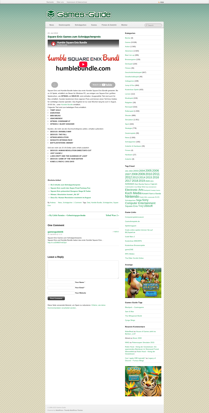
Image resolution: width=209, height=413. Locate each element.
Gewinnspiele (64, 25)
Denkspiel (129, 64)
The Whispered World (133, 316)
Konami (145, 193)
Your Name (79, 282)
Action (127, 46)
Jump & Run (129, 85)
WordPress (59, 410)
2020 (147, 181)
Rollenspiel (129, 111)
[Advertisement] (68, 171)
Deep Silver (142, 187)
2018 (135, 180)
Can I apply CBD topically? (135, 358)
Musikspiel (129, 98)
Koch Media (133, 193)
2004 (142, 170)
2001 (126, 171)
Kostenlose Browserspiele (135, 245)
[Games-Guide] (78, 18)
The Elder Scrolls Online (134, 258)
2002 (131, 171)
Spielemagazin (130, 226)
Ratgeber (128, 102)
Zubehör (128, 159)
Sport (127, 124)
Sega (139, 200)
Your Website (80, 293)
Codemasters (129, 187)
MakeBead (129, 331)
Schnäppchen (80, 25)
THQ (140, 206)
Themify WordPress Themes (73, 410)
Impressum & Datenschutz (77, 2)
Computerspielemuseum (134, 217)
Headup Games (155, 190)
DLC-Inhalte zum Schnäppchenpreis (65, 185)
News (51, 25)
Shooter (128, 115)
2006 (155, 170)
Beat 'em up (129, 55)
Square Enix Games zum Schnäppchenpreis (74, 36)
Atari (136, 184)
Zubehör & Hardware (133, 146)
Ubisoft (148, 205)
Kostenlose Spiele (132, 90)
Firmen (128, 150)
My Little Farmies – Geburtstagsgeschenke (67, 215)
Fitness (128, 68)
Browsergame (130, 59)
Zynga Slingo (130, 320)
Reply (116, 232)
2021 (152, 181)
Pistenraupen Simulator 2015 (143, 342)
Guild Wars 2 (130, 237)
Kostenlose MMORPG (133, 241)
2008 (134, 174)
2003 (136, 171)
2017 (128, 180)
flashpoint (147, 190)
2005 (148, 170)
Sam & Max (129, 311)
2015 (149, 177)
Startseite (50, 2)
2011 (156, 174)
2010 (148, 174)
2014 (142, 177)
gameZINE (129, 249)
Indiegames (129, 81)
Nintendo (132, 196)
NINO (127, 342)
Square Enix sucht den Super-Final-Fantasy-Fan (70, 188)
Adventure (129, 51)
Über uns (60, 2)
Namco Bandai (155, 194)
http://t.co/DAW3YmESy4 (57, 242)
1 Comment (78, 202)
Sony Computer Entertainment (140, 201)
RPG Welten (129, 254)
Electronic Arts (134, 189)
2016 (156, 177)
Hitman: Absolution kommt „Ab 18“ (65, 194)
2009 (141, 174)
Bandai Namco (144, 184)
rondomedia (151, 197)
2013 (135, 177)
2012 (128, 177)
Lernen (128, 94)
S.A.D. (157, 197)
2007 (128, 174)
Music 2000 (137, 338)
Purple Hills (143, 197)
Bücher (124, 25)
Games (94, 25)
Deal (88, 202)
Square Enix (131, 206)
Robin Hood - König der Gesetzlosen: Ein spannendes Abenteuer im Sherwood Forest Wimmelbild (142, 349)
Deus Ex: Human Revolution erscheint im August (71, 198)
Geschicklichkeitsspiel (133, 72)
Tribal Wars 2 (112, 215)
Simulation (129, 120)
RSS (162, 2)
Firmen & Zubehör (109, 25)
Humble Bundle (67, 104)
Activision (129, 184)
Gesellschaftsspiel (132, 77)
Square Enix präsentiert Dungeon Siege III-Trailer (71, 191)
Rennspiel (129, 107)
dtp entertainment (151, 187)
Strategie (128, 128)
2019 (142, 180)
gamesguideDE (55, 232)
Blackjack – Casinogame (134, 307)
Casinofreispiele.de (132, 221)
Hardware (129, 155)
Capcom (153, 184)
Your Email (79, 288)
